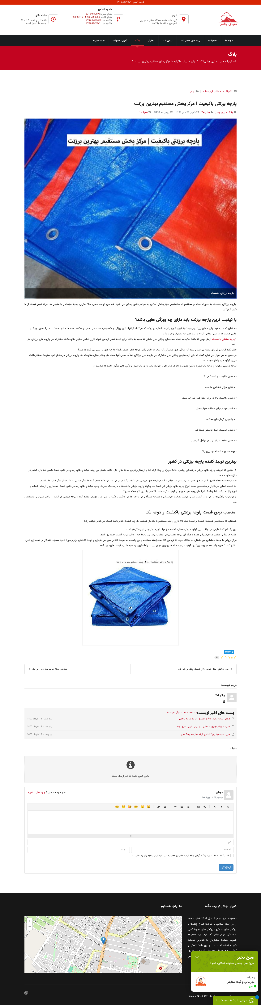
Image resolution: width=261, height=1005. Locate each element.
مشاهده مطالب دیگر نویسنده (182, 713)
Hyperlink (205, 807)
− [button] (29, 926)
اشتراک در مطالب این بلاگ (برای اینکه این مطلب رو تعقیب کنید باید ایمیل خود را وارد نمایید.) (180, 855)
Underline (215, 807)
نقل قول (165, 807)
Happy (149, 807)
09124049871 (93, 14)
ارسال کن (226, 867)
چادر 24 (205, 112)
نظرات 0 (143, 112)
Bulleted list (188, 807)
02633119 (77, 17)
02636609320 (92, 17)
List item (175, 807)
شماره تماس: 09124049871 (130, 2)
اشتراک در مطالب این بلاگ (217, 91)
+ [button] (29, 921)
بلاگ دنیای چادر (224, 112)
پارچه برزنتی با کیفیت (223, 339)
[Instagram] (26, 993)
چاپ (192, 91)
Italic (221, 807)
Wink (117, 807)
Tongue (130, 807)
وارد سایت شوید (36, 792)
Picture (198, 807)
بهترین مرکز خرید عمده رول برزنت (49, 669)
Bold (228, 807)
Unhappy (123, 807)
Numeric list (182, 807)
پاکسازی (159, 807)
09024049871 (93, 23)
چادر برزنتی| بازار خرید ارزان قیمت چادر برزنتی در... (203, 669)
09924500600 (93, 20)
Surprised (136, 807)
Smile (142, 807)
